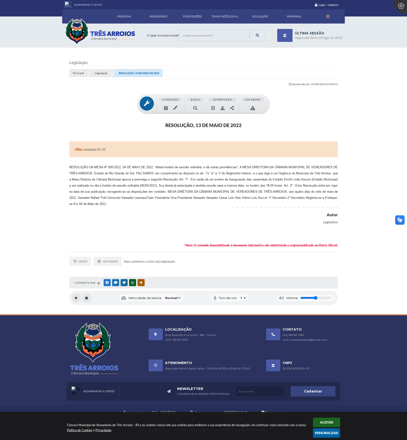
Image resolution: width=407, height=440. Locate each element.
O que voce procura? (163, 35)
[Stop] (86, 298)
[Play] (76, 298)
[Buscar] (257, 35)
